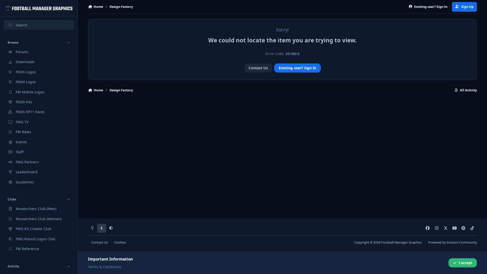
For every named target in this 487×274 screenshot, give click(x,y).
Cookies (120, 242)
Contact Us (258, 67)
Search (21, 25)
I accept (465, 262)
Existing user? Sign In (297, 67)
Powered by (452, 242)
